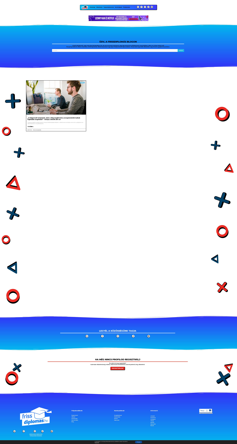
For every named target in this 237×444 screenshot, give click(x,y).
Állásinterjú (99, 7)
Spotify (152, 422)
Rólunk (116, 418)
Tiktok (152, 420)
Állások (73, 417)
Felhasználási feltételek (36, 435)
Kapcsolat (116, 420)
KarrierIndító (75, 420)
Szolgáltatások (118, 415)
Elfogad (138, 442)
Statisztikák (117, 417)
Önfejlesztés (126, 7)
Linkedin (152, 416)
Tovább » (30, 126)
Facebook (153, 417)
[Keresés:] (118, 50)
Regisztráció (75, 415)
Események (75, 418)
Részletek (97, 442)
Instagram (153, 419)
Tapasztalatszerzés (109, 7)
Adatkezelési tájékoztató (35, 434)
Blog (73, 421)
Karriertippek (118, 7)
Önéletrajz (92, 7)
